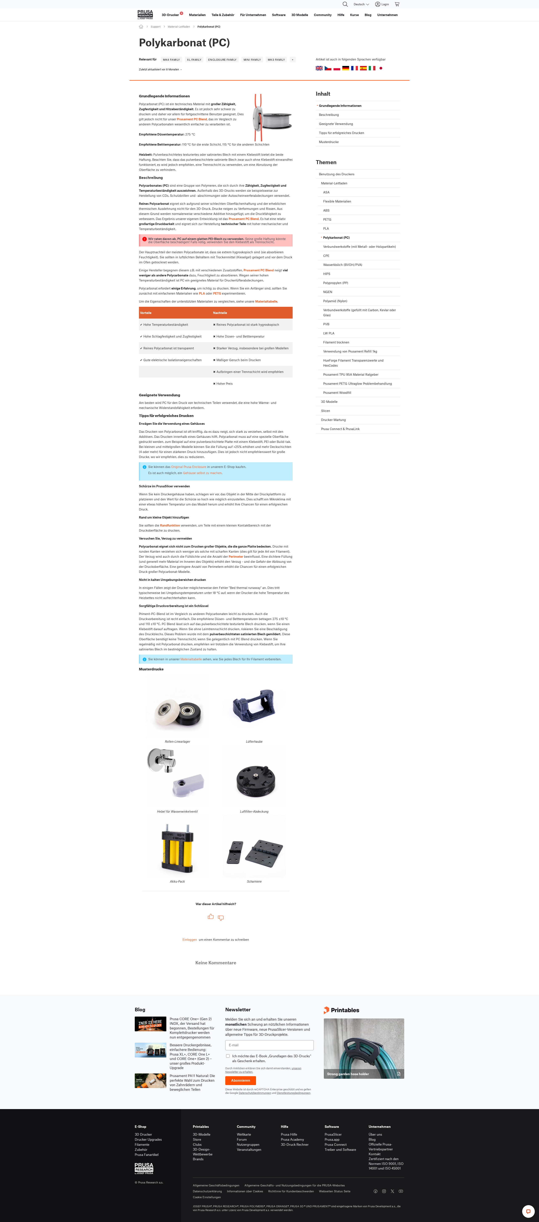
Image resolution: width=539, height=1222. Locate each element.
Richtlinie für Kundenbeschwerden (291, 1191)
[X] (392, 1191)
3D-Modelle (201, 1134)
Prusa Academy (292, 1139)
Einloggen (190, 939)
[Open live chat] (528, 1211)
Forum (242, 1139)
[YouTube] (401, 1191)
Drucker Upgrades (148, 1139)
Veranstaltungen (249, 1149)
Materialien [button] (197, 15)
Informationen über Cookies (245, 1191)
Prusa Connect (336, 1144)
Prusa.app (332, 1139)
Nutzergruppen (248, 1144)
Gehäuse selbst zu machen (202, 473)
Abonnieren (240, 1080)
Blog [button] (368, 15)
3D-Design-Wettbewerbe (202, 1151)
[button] (319, 68)
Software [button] (279, 15)
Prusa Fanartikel (147, 1154)
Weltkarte (244, 1134)
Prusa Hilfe (289, 1134)
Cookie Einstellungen (207, 1197)
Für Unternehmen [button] (253, 15)
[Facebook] (375, 1191)
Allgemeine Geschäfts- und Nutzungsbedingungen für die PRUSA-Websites (294, 1185)
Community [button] (323, 15)
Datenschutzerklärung (207, 1191)
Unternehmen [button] (387, 15)
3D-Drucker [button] (172, 14)
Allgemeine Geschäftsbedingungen (216, 1185)
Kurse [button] (354, 15)
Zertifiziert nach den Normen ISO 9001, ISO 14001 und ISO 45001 (386, 1163)
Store (197, 1139)
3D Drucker (143, 1134)
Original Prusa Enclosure (188, 467)
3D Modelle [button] (299, 15)
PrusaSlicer (333, 1134)
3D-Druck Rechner (295, 1144)
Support (155, 26)
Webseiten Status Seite (334, 1191)
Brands (198, 1159)
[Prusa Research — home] (145, 14)
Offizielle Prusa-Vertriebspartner (381, 1146)
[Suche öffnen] (345, 4)
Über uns (375, 1134)
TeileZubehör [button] (223, 15)
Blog (372, 1139)
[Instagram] (384, 1191)
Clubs (197, 1144)
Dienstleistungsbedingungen (293, 1093)
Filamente (142, 1144)
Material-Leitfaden (179, 26)
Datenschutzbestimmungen (255, 1093)
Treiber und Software (340, 1149)
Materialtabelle (191, 659)
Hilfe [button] (341, 15)
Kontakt (374, 1154)
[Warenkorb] (397, 4)
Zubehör (141, 1149)
